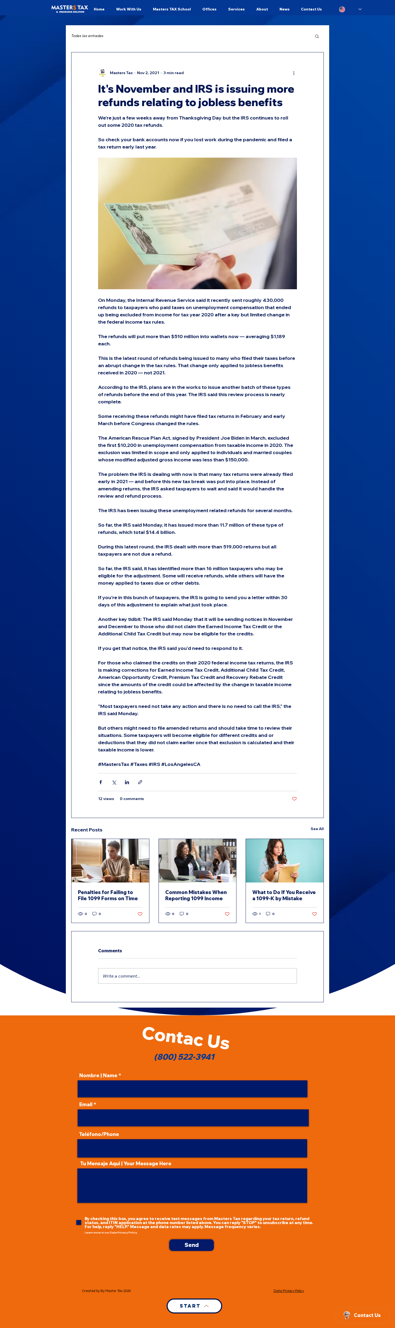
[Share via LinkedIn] (127, 782)
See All (317, 828)
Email (85, 1104)
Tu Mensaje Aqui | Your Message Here (125, 1163)
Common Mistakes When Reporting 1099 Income (196, 895)
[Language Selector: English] (350, 9)
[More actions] (293, 73)
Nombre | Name (98, 1075)
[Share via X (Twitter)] (113, 782)
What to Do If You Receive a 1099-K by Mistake (284, 895)
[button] (316, 36)
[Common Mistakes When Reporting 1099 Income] (197, 860)
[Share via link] (140, 782)
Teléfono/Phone (99, 1134)
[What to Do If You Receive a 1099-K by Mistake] (285, 860)
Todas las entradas (87, 35)
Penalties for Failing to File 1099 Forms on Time (108, 895)
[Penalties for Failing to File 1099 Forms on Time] (110, 860)
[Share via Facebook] (100, 782)
